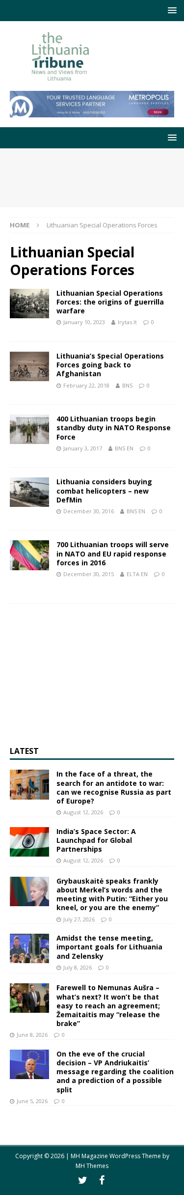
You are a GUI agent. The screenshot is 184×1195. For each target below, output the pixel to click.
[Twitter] (82, 1180)
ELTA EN (137, 574)
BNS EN (124, 448)
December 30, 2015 (88, 574)
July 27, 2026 (79, 919)
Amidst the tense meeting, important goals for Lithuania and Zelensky (109, 946)
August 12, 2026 (83, 812)
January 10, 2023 (84, 322)
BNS (127, 385)
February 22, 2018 (86, 385)
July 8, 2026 (77, 967)
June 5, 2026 (32, 1101)
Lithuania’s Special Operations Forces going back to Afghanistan (110, 364)
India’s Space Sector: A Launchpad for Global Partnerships (96, 840)
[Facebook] (101, 1180)
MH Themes (92, 1166)
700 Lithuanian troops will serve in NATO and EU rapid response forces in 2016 (112, 553)
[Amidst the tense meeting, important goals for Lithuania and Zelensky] (29, 948)
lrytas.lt (127, 322)
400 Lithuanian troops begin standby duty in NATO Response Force (113, 427)
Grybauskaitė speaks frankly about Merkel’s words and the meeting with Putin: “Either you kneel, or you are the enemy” (112, 894)
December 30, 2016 (88, 511)
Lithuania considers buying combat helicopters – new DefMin (104, 490)
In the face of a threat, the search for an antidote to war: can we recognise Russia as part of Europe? (113, 787)
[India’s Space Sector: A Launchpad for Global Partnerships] (29, 842)
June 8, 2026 (32, 1034)
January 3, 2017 (82, 448)
